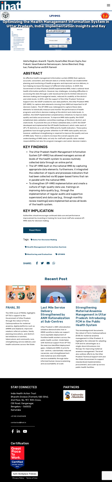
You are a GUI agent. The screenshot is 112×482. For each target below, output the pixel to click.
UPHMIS (61, 254)
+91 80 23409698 (18, 416)
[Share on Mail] (48, 263)
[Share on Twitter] (42, 263)
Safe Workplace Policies (24, 474)
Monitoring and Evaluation (39, 254)
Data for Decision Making (45, 240)
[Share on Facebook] (37, 263)
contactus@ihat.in (18, 422)
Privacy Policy (18, 478)
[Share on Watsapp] (54, 263)
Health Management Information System (46, 247)
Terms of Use (31, 478)
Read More (35, 230)
